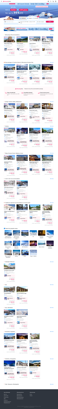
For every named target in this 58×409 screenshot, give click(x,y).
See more (51, 34)
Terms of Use (6, 395)
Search (50, 21)
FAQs (5, 398)
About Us (5, 394)
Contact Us (6, 400)
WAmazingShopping (20, 397)
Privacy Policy (6, 397)
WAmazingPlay (19, 394)
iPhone (31, 394)
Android (31, 395)
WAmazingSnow (19, 395)
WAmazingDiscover (20, 398)
